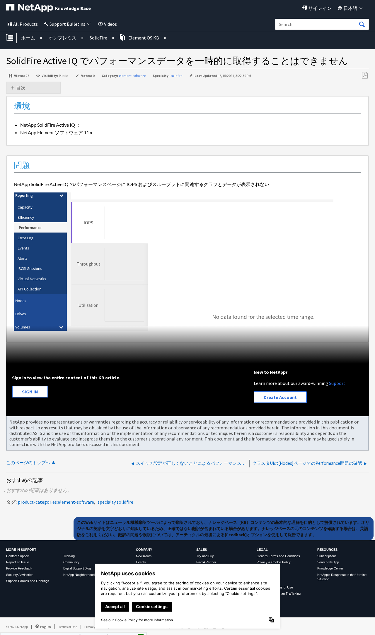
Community (71, 562)
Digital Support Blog (77, 568)
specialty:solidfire (115, 502)
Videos (110, 24)
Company (144, 549)
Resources (327, 549)
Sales (201, 549)
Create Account (280, 397)
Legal (262, 549)
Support (337, 383)
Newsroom (143, 556)
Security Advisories (19, 575)
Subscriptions (327, 556)
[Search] (361, 24)
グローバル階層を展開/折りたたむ (13, 38)
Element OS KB (143, 38)
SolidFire (99, 38)
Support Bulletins (67, 24)
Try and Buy (205, 556)
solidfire (176, 75)
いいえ (120, 628)
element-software (132, 75)
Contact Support (17, 556)
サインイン (320, 8)
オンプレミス (62, 38)
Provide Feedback (19, 568)
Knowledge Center (330, 568)
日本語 (350, 8)
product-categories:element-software (56, 502)
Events (141, 562)
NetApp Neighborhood (79, 575)
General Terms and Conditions (278, 556)
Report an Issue (17, 562)
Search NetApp (328, 562)
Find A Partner (206, 562)
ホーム (28, 38)
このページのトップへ (28, 462)
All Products (25, 24)
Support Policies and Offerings (27, 581)
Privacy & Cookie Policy (274, 562)
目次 (20, 88)
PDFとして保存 (365, 75)
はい (90, 628)
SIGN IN (30, 392)
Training (69, 556)
